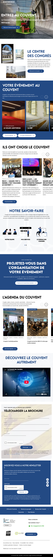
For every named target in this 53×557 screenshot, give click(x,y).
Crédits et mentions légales (25, 545)
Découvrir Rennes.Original (10, 27)
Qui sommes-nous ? (34, 522)
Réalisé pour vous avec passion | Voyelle (12, 548)
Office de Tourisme (12, 509)
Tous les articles (9, 201)
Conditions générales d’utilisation (10, 545)
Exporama (21, 512)
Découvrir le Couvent (35, 71)
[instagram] (47, 479)
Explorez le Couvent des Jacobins (25, 283)
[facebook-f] (47, 485)
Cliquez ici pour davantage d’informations (13, 454)
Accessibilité (30, 534)
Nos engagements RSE (37, 526)
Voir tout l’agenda (9, 348)
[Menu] (49, 3)
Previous (42, 97)
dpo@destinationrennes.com (19, 453)
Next (46, 97)
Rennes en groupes (26, 509)
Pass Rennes (31, 512)
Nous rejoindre (16, 543)
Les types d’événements (26, 135)
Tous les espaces (9, 135)
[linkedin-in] (47, 482)
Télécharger (25, 447)
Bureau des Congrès (40, 509)
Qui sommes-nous (7, 543)
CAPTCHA (7, 484)
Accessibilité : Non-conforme (26, 543)
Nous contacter (33, 519)
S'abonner (21, 492)
